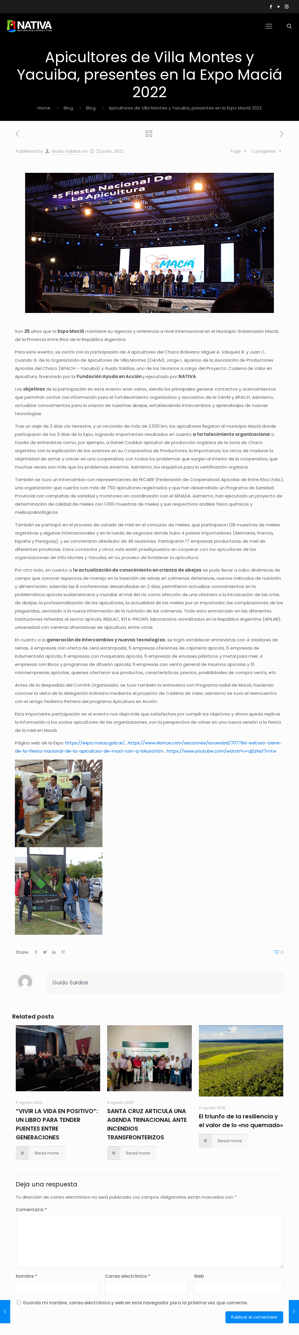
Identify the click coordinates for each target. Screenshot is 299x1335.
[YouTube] (279, 7)
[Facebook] (271, 7)
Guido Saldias (66, 151)
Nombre (26, 1276)
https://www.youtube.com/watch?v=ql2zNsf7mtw (221, 751)
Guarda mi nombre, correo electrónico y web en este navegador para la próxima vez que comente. (135, 1303)
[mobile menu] (269, 26)
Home (44, 108)
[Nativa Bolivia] (30, 26)
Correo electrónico (127, 1276)
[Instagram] (287, 7)
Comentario (31, 1210)
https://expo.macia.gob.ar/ (95, 743)
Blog (68, 108)
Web (199, 1276)
